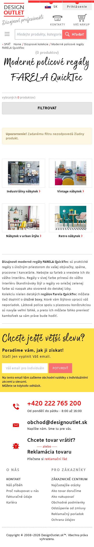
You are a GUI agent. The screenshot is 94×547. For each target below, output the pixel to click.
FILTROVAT (47, 108)
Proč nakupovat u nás (22, 491)
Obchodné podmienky (68, 502)
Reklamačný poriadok (67, 514)
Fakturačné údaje (19, 496)
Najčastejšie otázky (66, 485)
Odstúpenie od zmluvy (68, 508)
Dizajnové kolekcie (36, 44)
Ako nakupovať (62, 496)
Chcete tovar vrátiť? (51, 440)
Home (17, 44)
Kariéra (11, 502)
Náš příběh (14, 485)
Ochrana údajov (63, 520)
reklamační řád (56, 459)
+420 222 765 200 (54, 403)
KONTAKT (13, 479)
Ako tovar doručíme (66, 491)
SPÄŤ (7, 44)
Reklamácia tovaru (49, 452)
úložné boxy (33, 299)
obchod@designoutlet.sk (55, 422)
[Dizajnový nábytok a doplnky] (24, 13)
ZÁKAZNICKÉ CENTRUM (69, 479)
